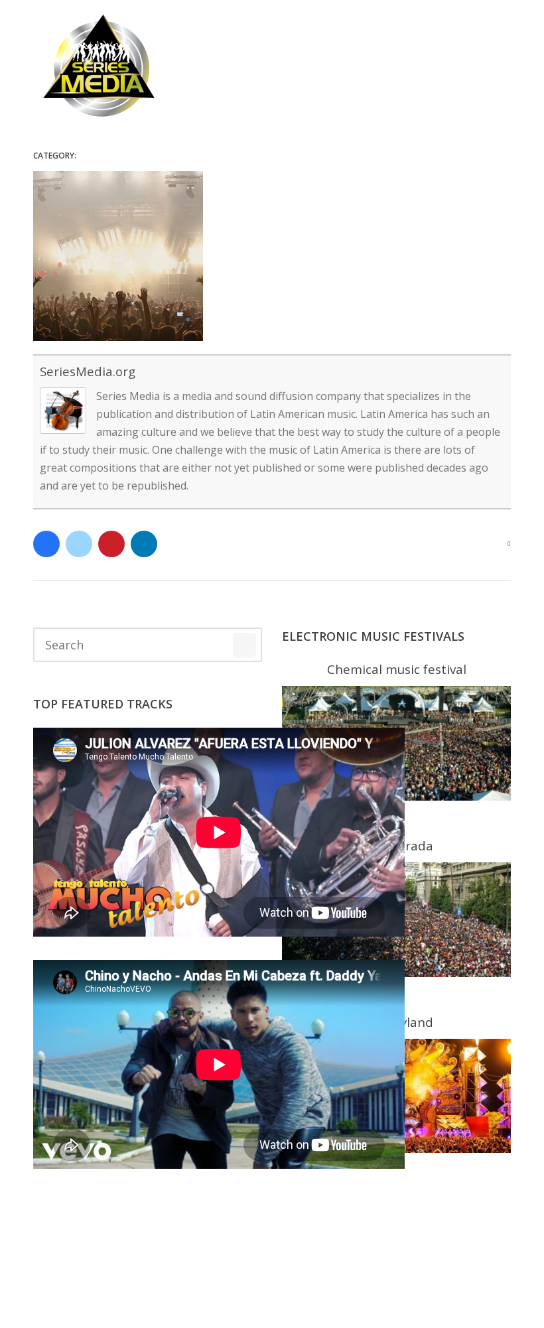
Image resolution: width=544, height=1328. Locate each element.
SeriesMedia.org (87, 371)
